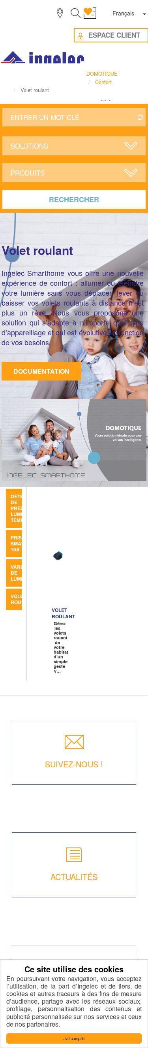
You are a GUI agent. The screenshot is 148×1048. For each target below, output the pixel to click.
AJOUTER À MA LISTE (61, 556)
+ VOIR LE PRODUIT (57, 584)
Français (123, 13)
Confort (103, 82)
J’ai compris (74, 1038)
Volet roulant (22, 599)
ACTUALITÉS (74, 876)
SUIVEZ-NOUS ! (74, 764)
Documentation (41, 371)
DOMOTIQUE (102, 73)
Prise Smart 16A (19, 543)
